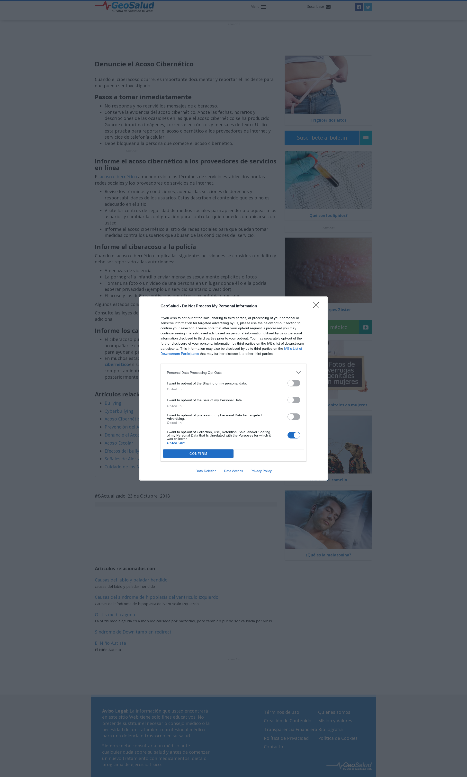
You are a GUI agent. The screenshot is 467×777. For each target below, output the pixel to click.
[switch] (293, 383)
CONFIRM (198, 453)
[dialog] (233, 388)
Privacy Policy (261, 471)
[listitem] (233, 372)
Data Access (233, 471)
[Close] (317, 306)
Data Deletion (206, 471)
